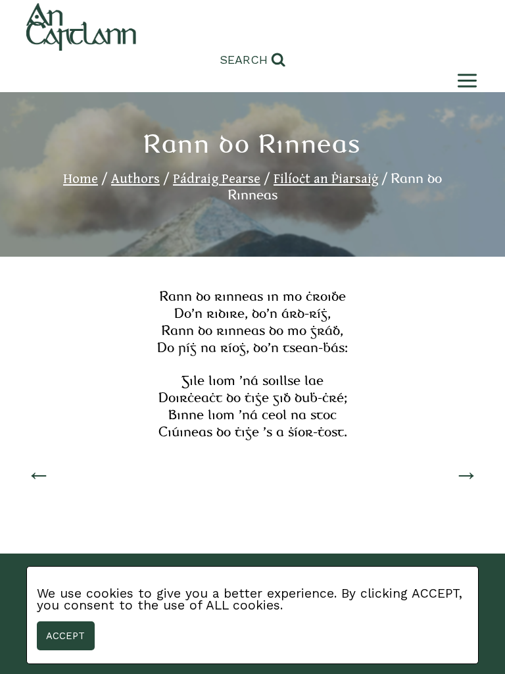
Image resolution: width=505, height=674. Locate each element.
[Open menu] (464, 80)
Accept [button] (65, 636)
